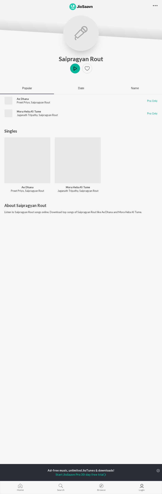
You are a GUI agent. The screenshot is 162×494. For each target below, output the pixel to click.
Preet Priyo (23, 102)
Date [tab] (81, 88)
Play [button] (75, 68)
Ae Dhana (23, 98)
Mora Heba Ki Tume (29, 111)
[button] (87, 68)
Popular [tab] (27, 88)
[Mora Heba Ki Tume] (78, 160)
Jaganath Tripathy (27, 115)
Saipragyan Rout (81, 58)
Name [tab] (135, 88)
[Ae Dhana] (27, 160)
